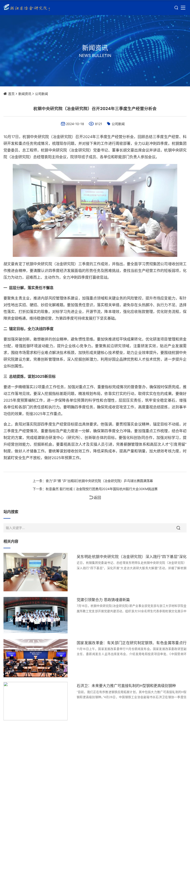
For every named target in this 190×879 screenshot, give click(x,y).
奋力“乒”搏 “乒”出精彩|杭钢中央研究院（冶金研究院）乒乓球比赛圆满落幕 (99, 481)
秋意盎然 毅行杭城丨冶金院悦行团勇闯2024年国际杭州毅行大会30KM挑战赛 (102, 489)
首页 (11, 94)
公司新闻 (41, 94)
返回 (97, 497)
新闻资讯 (24, 94)
